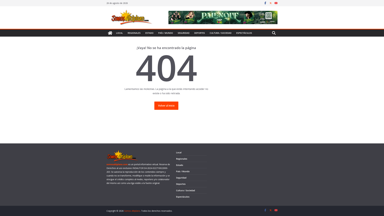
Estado (149, 33)
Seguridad (183, 33)
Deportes (199, 33)
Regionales (134, 33)
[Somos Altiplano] (110, 33)
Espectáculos (244, 33)
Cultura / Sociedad (220, 33)
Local (119, 33)
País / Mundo (165, 33)
